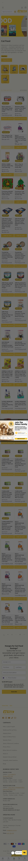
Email (15, 435)
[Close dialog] (27, 421)
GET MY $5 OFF (21, 439)
